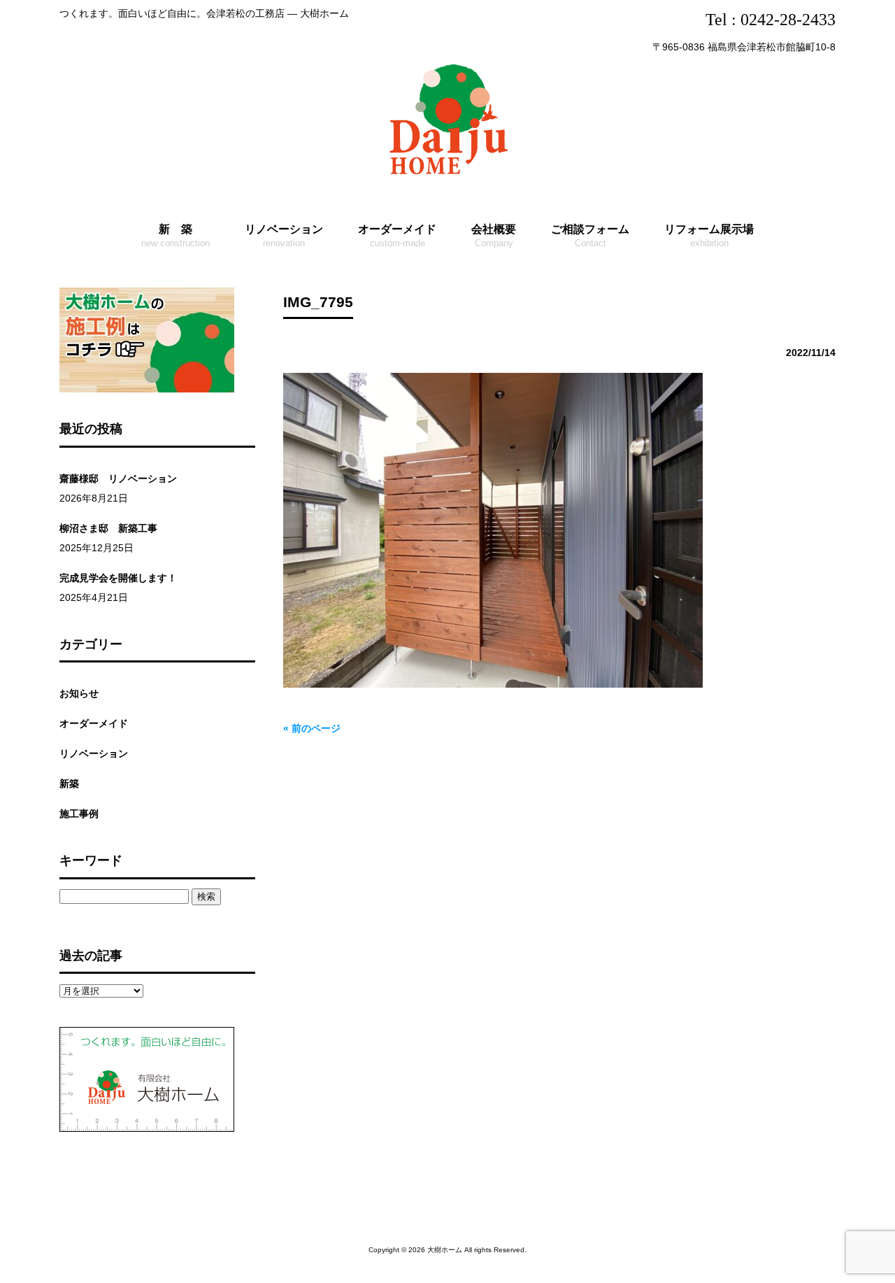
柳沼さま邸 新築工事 (108, 528)
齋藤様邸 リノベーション (118, 478)
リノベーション (93, 753)
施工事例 (79, 813)
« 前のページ (312, 728)
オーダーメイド (93, 723)
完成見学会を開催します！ (118, 577)
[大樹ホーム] (447, 177)
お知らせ (79, 693)
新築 (69, 783)
